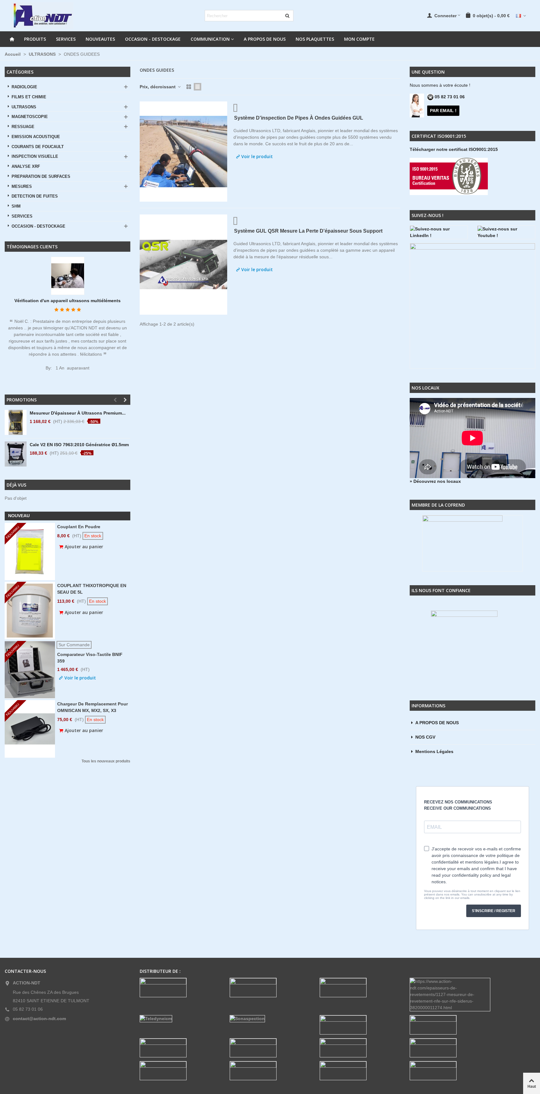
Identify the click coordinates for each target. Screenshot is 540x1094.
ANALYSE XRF (26, 166)
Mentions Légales (434, 751)
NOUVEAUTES (100, 39)
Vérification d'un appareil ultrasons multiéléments (67, 300)
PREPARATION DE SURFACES (41, 176)
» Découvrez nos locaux (435, 481)
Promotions (22, 400)
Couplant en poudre (78, 526)
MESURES (22, 186)
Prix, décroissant (158, 86)
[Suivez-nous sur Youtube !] (506, 232)
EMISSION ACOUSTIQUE (36, 137)
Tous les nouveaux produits (106, 761)
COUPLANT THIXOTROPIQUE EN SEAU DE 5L (91, 589)
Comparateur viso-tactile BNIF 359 (89, 657)
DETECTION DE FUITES (35, 196)
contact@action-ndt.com (39, 1018)
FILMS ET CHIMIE (29, 97)
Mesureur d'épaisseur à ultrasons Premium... (78, 412)
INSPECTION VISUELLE (35, 156)
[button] (115, 400)
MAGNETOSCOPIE (30, 117)
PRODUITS (35, 39)
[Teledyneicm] (180, 1018)
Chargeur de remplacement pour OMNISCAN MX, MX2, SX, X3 (92, 707)
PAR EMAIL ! (443, 110)
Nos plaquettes (315, 39)
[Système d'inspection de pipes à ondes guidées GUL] (183, 151)
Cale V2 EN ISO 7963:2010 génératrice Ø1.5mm (79, 444)
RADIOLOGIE (24, 87)
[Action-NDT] (42, 15)
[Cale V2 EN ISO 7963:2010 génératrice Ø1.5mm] (16, 454)
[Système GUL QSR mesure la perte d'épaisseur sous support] (183, 264)
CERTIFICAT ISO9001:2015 (439, 136)
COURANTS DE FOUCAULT (38, 147)
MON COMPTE (359, 39)
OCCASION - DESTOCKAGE (153, 39)
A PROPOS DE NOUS (265, 39)
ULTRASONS (24, 107)
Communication (210, 39)
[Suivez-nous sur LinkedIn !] (439, 232)
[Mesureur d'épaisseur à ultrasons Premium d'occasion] (16, 422)
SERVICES (66, 39)
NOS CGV (425, 737)
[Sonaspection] (270, 1018)
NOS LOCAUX (425, 388)
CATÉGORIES (20, 72)
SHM (16, 206)
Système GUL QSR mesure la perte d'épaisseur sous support (308, 231)
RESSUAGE (23, 127)
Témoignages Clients (32, 247)
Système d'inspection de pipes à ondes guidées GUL (298, 118)
